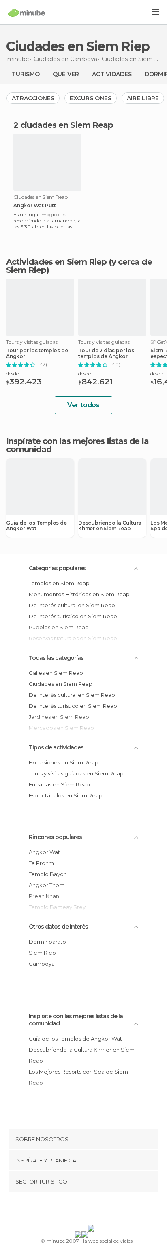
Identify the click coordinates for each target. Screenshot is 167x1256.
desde (12, 374)
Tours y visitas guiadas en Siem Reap (76, 773)
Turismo (26, 74)
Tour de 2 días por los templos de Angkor (106, 353)
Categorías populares (57, 568)
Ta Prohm (41, 863)
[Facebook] (71, 1210)
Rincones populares (55, 837)
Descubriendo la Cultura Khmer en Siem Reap (109, 525)
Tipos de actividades (56, 747)
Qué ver (66, 74)
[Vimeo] (92, 1210)
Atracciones (33, 98)
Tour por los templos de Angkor (37, 353)
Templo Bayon (48, 874)
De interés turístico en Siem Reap (73, 616)
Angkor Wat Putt (34, 206)
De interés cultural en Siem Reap (72, 605)
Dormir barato (47, 941)
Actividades (112, 74)
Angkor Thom (46, 885)
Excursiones (90, 98)
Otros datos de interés (58, 926)
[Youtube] (102, 1210)
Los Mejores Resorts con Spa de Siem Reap (78, 1077)
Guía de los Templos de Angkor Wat (36, 525)
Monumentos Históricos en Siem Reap (79, 594)
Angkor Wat (44, 852)
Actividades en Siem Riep (56, 262)
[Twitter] (81, 1210)
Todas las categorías (56, 657)
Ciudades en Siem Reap (60, 684)
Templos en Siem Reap (59, 583)
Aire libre (143, 98)
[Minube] (26, 12)
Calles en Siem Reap (56, 673)
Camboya (42, 963)
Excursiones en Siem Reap (63, 762)
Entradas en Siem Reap (59, 784)
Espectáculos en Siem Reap (66, 795)
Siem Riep (42, 952)
